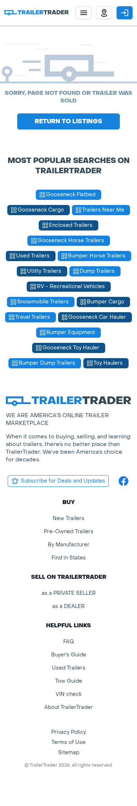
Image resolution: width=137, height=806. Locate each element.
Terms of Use (68, 742)
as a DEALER (68, 606)
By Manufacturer (69, 544)
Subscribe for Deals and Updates (63, 480)
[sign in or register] (125, 12)
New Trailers (68, 518)
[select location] (104, 12)
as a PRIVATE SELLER (69, 593)
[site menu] (84, 12)
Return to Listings (68, 121)
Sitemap (68, 752)
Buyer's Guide (68, 654)
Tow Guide (68, 681)
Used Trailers (68, 667)
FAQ (68, 641)
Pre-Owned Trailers (69, 531)
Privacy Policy (68, 732)
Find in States (69, 557)
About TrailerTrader (68, 707)
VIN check (68, 694)
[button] (104, 12)
